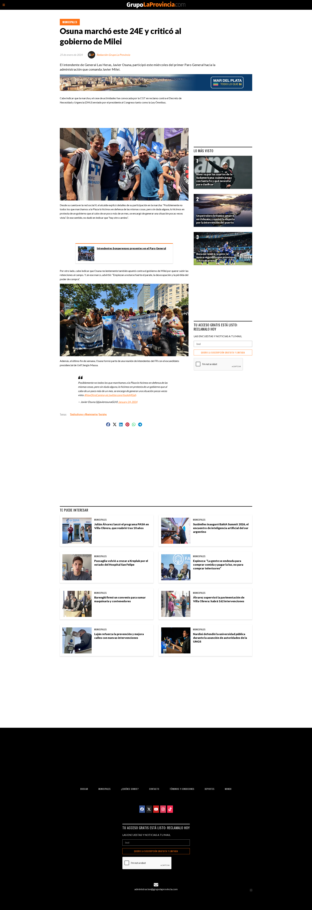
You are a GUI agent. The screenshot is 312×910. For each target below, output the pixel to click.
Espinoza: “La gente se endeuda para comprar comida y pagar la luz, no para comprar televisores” (218, 564)
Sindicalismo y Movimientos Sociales (88, 414)
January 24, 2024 (127, 401)
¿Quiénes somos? (130, 788)
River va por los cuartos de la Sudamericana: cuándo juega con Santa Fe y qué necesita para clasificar (214, 179)
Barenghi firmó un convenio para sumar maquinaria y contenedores (120, 599)
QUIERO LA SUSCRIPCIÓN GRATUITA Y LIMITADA (223, 352)
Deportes (209, 788)
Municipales (69, 22)
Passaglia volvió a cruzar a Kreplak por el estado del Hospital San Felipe (121, 562)
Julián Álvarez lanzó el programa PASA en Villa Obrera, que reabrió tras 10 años (121, 526)
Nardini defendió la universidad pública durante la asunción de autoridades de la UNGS (220, 637)
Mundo (228, 788)
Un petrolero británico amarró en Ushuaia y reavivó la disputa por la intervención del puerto (215, 219)
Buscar (84, 788)
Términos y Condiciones (182, 788)
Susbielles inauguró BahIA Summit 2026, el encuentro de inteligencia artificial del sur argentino (221, 528)
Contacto (154, 788)
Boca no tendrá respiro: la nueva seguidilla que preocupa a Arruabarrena (215, 257)
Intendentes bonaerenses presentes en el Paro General (131, 248)
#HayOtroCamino (94, 395)
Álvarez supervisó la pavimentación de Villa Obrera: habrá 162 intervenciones (218, 599)
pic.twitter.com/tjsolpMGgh (120, 395)
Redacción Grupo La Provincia (113, 54)
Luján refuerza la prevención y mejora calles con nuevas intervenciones (119, 635)
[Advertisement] (125, 114)
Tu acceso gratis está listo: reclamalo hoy (216, 327)
